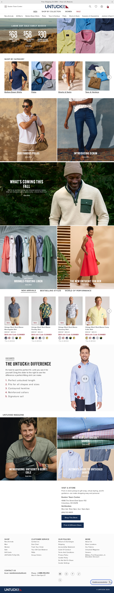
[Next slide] (109, 77)
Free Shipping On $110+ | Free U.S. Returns (57, 2)
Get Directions (66, 506)
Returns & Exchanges (66, 542)
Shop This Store (71, 517)
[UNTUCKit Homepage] (57, 6)
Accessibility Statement (66, 547)
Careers (88, 552)
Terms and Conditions (66, 552)
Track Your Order (37, 547)
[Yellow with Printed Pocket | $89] (20, 338)
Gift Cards (8, 552)
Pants (64, 16)
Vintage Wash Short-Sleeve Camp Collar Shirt (97, 328)
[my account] (102, 7)
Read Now (28, 476)
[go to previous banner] (1, 2)
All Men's (19, 16)
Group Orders (36, 555)
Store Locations (90, 544)
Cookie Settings (64, 563)
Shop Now (28, 157)
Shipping (61, 544)
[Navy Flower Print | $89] (6, 338)
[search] (90, 7)
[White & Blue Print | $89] (13, 338)
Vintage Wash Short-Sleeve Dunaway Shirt (67, 328)
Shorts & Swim (74, 16)
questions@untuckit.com (17, 573)
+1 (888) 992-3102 (43, 573)
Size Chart (35, 544)
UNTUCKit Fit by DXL (12, 555)
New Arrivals (8, 16)
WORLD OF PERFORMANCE (78, 290)
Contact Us (35, 542)
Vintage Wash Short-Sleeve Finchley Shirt (40, 328)
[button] (13, 6)
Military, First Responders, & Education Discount (95, 556)
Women (7, 547)
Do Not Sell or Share (65, 560)
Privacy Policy (63, 555)
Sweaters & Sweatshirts (90, 16)
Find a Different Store (72, 525)
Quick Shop (16, 318)
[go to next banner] (112, 2)
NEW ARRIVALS (28, 290)
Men (6, 544)
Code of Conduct (64, 550)
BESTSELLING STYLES (50, 290)
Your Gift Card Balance (39, 550)
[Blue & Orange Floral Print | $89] (9, 338)
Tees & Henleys (54, 16)
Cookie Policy (63, 558)
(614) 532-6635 (67, 512)
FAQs (33, 552)
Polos (44, 16)
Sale (5, 550)
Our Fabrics (89, 547)
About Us (88, 542)
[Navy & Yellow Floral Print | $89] (16, 338)
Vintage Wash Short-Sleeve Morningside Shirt (13, 328)
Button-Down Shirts (32, 16)
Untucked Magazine (92, 550)
